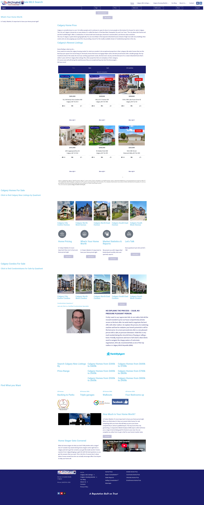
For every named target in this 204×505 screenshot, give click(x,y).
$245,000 (79, 79)
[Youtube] (61, 493)
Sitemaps (108, 483)
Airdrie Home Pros (132, 472)
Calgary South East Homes (120, 224)
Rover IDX (143, 186)
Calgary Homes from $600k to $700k (131, 365)
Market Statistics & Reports (112, 242)
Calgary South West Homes (136, 224)
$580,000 (109, 131)
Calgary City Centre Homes (63, 224)
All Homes (60, 391)
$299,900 (138, 79)
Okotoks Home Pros (132, 477)
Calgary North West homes (82, 224)
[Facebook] (197, 3)
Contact (191, 3)
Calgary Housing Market (87, 477)
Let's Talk (129, 241)
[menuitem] (97, 8)
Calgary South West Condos (136, 297)
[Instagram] (64, 493)
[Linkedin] (200, 3)
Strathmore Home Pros (133, 480)
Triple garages (87, 395)
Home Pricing (65, 241)
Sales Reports (109, 477)
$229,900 (109, 79)
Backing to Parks (65, 395)
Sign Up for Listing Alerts (102, 72)
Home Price (109, 472)
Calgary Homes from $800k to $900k (131, 379)
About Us (83, 482)
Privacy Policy (84, 487)
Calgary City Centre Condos (63, 297)
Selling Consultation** (112, 480)
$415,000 (79, 131)
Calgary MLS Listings (86, 475)
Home (132, 3)
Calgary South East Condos (120, 297)
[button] (97, 8)
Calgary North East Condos (102, 297)
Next (120, 177)
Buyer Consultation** (111, 475)
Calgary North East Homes (102, 224)
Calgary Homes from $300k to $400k (101, 365)
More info (72, 120)
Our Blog (174, 3)
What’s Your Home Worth (89, 242)
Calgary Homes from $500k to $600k (101, 379)
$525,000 (138, 131)
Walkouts (107, 395)
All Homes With (84, 391)
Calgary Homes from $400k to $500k (101, 372)
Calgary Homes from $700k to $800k (131, 372)
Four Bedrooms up (135, 395)
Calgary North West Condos (82, 297)
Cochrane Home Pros (133, 475)
